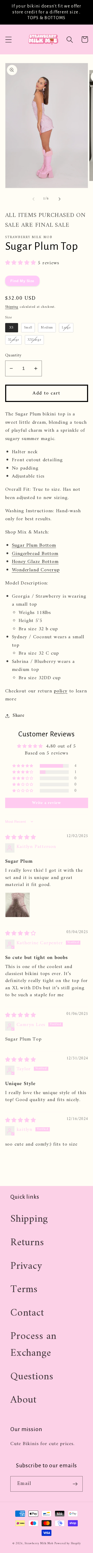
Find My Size (22, 281)
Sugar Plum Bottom (34, 545)
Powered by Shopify (68, 1543)
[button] (8, 39)
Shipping (11, 307)
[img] (20, 837)
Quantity (13, 355)
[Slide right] (59, 198)
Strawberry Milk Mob (39, 1543)
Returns (27, 1243)
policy (60, 691)
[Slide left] (33, 198)
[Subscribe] (75, 1484)
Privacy (26, 1266)
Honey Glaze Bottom (35, 561)
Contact (27, 1313)
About (23, 1400)
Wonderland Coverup (36, 570)
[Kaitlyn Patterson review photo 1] (17, 904)
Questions (31, 1377)
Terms (24, 1289)
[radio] (11, 327)
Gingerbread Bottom (35, 553)
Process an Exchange (33, 1344)
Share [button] (18, 716)
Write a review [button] (46, 803)
